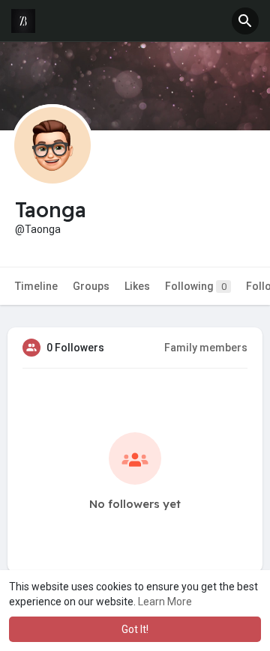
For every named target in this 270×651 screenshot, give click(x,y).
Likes (137, 286)
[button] (245, 20)
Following (195, 286)
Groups (91, 286)
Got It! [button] (135, 629)
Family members (206, 348)
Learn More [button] (165, 602)
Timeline (36, 286)
